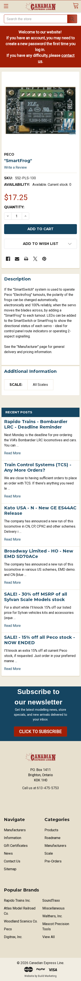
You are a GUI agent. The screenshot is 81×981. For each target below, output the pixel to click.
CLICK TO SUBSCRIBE (40, 731)
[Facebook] (8, 259)
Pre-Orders (53, 861)
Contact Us (12, 861)
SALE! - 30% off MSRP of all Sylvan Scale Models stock (35, 597)
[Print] (26, 259)
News (8, 853)
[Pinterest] (44, 259)
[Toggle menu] (6, 6)
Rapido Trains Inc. (17, 900)
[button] (40, 731)
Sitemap (10, 869)
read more (12, 453)
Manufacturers (15, 830)
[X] (35, 259)
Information (12, 838)
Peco (8, 929)
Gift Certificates (16, 846)
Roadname (52, 838)
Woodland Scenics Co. (21, 921)
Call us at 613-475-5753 (40, 788)
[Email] (17, 259)
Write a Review (15, 167)
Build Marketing (47, 976)
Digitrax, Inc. (13, 937)
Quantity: (14, 207)
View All (48, 937)
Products (51, 830)
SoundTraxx (51, 900)
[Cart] (75, 5)
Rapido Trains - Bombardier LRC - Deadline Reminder (35, 424)
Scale (48, 853)
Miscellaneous (53, 908)
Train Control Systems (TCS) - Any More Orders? (37, 467)
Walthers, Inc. (52, 916)
